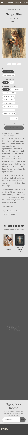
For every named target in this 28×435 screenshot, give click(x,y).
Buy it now (14, 128)
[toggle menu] (1, 2)
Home (9, 9)
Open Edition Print (8, 71)
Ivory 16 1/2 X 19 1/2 (9, 103)
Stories (13, 214)
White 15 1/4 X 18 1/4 (9, 113)
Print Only (6, 89)
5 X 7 (11, 82)
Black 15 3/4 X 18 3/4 (17, 89)
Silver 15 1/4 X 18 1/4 (9, 110)
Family (17, 211)
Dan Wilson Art (14, 2)
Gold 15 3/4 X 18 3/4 (9, 96)
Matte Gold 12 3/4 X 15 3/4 (10, 106)
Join (22, 419)
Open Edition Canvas (9, 75)
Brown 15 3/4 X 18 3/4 (9, 93)
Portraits (6, 214)
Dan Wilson (14, 18)
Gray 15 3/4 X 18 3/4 (9, 99)
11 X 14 (5, 82)
